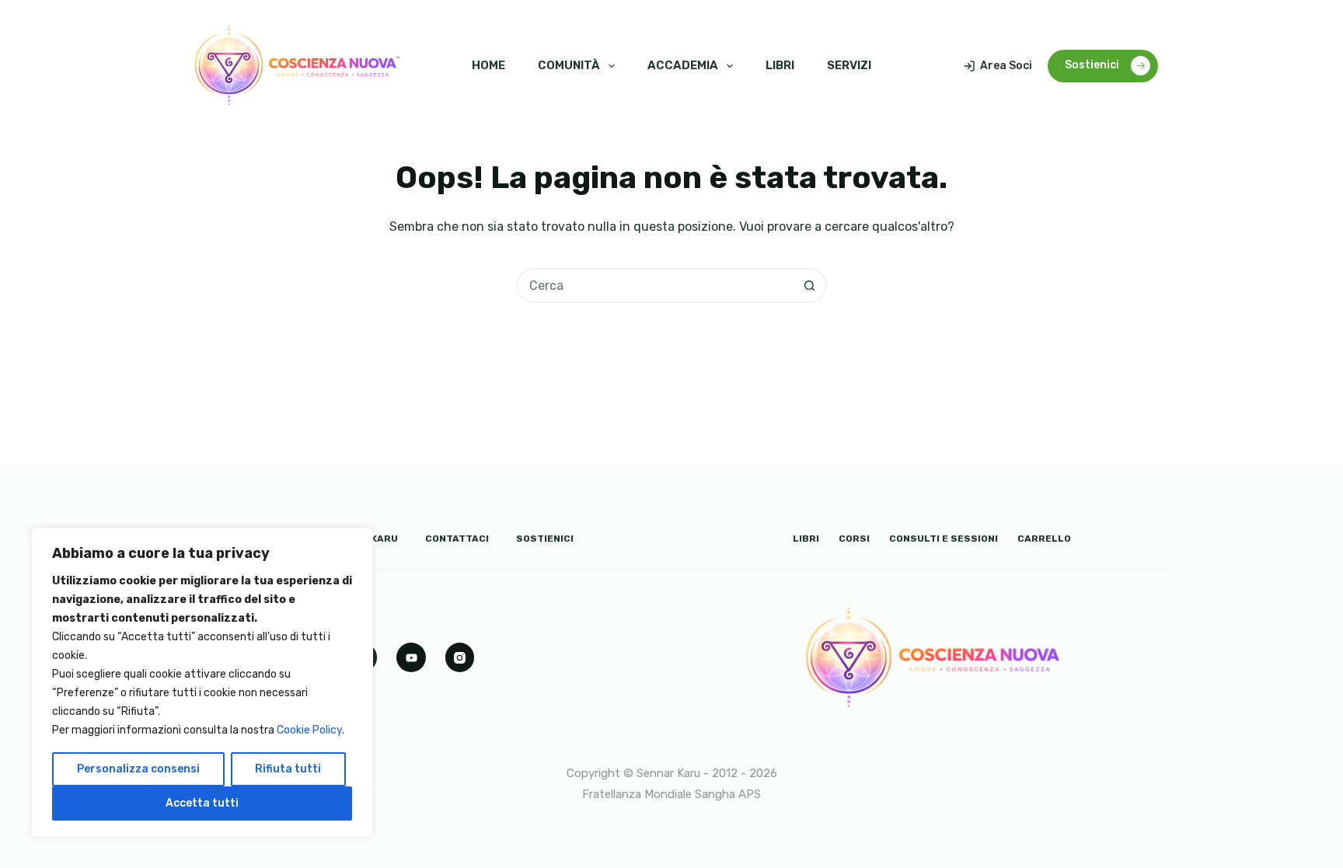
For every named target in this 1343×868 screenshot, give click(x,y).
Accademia (682, 65)
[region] (202, 682)
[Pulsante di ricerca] (809, 286)
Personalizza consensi (138, 769)
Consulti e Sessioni (943, 538)
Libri (780, 65)
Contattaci (457, 538)
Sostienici (1092, 64)
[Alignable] (411, 657)
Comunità (569, 65)
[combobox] (656, 285)
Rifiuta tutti (288, 769)
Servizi (849, 65)
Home (488, 65)
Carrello (1044, 538)
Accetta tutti (202, 803)
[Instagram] (460, 657)
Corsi (854, 538)
